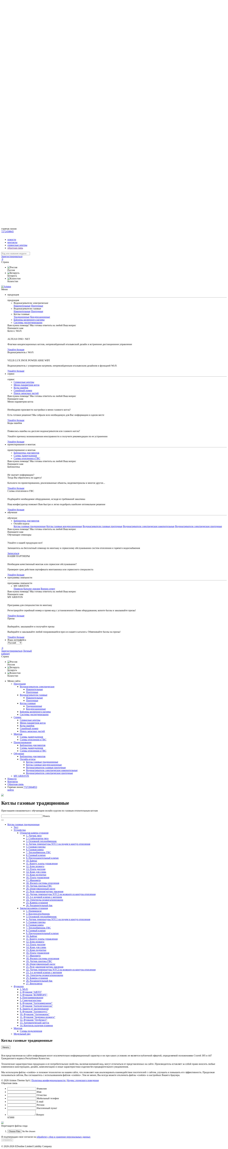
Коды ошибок (21, 387)
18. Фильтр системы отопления (42, 883)
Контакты (12, 781)
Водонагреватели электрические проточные (198, 526)
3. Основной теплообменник (41, 841)
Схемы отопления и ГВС (27, 458)
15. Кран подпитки (36, 874)
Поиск (46, 816)
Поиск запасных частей (26, 393)
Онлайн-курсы (28, 759)
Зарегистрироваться (11, 256)
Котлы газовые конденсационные (64, 526)
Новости (12, 778)
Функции (19, 986)
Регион (40, 1105)
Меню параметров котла (26, 385)
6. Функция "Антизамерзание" (36, 1003)
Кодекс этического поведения (83, 1080)
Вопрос (40, 1114)
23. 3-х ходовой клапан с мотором (44, 897)
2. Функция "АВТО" (31, 992)
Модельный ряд (22, 1034)
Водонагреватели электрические (37, 686)
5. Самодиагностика (30, 1000)
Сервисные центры (24, 382)
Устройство (20, 830)
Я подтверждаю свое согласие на (45, 1137)
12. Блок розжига (35, 866)
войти (10, 790)
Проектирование (22, 742)
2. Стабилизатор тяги (37, 838)
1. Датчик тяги (34, 835)
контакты (12, 242)
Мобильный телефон (48, 1098)
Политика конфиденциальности (48, 1080)
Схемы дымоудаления (25, 455)
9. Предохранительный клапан (42, 858)
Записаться (13, 553)
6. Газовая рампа (35, 849)
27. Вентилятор (34, 983)
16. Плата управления (37, 877)
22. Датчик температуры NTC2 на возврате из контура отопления (61, 894)
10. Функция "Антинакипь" (34, 1014)
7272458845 (7, 231)
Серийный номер (23, 390)
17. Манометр (33, 880)
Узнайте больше (15, 349)
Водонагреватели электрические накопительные (148, 526)
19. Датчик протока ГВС (39, 886)
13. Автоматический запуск (34, 1022)
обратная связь (15, 248)
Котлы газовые (28, 703)
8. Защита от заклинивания (34, 1008)
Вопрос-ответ (48, 588)
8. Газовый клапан (36, 855)
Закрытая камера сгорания (34, 908)
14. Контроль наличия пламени (36, 1025)
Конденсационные (40, 317)
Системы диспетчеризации (28, 322)
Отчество (42, 1095)
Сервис (17, 717)
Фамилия (42, 1088)
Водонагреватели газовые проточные (102, 526)
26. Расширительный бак (39, 905)
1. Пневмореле (34, 911)
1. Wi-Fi (24, 989)
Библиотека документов (26, 453)
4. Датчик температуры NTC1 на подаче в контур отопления (58, 844)
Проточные (37, 305)
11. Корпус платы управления (42, 863)
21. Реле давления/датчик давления (44, 891)
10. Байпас (31, 860)
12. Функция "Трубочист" (33, 1020)
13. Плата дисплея (35, 869)
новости (11, 239)
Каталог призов (31, 588)
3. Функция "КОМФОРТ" (33, 994)
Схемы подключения (31, 1031)
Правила (18, 588)
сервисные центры (17, 245)
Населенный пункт (47, 1108)
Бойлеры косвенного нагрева (29, 319)
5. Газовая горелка (35, 846)
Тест (16, 827)
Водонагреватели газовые (33, 695)
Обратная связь (15, 784)
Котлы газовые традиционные (30, 526)
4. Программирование (31, 997)
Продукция (20, 683)
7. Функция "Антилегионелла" (36, 1006)
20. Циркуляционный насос (40, 888)
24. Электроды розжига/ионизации (44, 900)
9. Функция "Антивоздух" (34, 1011)
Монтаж (18, 734)
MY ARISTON (21, 776)
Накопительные (22, 305)
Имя (39, 1092)
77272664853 (30, 787)
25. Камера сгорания (37, 902)
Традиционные (22, 317)
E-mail (40, 1101)
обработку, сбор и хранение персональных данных (63, 1137)
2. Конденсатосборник (38, 913)
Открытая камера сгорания (34, 833)
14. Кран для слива (36, 872)
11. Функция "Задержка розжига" (37, 1017)
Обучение (19, 753)
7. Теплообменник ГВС (38, 852)
